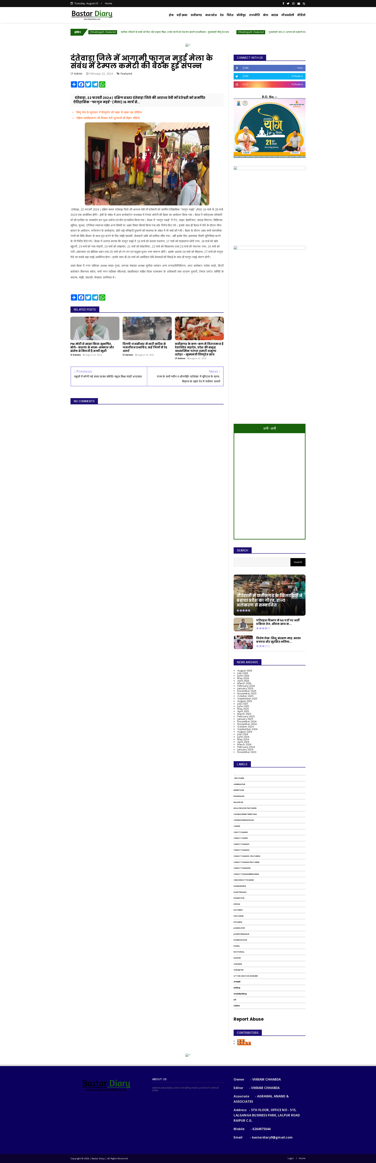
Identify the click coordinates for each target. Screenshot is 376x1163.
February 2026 (246, 686)
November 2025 (247, 693)
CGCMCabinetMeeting (245, 814)
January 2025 (245, 719)
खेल (265, 15)
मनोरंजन (237, 1006)
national (239, 952)
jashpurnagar (241, 934)
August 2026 (244, 670)
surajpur (238, 970)
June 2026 (243, 675)
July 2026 (242, 673)
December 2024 (246, 721)
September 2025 (247, 698)
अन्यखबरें (237, 981)
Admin (241, 1041)
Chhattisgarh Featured (246, 862)
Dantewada (240, 892)
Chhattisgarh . (242, 850)
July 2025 (242, 703)
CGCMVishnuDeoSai (244, 820)
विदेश (230, 15)
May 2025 (243, 708)
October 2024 (245, 726)
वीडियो (301, 15)
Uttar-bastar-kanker (246, 976)
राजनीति (254, 15)
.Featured (239, 778)
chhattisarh (241, 838)
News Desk (244, 1043)
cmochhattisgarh (244, 880)
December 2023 (246, 752)
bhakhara (239, 796)
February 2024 (246, 747)
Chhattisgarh (241, 844)
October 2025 (245, 696)
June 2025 (243, 706)
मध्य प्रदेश (211, 15)
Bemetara (239, 790)
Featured (126, 73)
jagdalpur (239, 928)
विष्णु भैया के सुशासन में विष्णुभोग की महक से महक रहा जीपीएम (108, 112)
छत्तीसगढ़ (237, 988)
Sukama (238, 964)
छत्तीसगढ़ (196, 15)
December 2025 (246, 691)
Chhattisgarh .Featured (208, 32)
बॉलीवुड (241, 15)
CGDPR (237, 826)
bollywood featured (245, 808)
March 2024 (244, 744)
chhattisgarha (242, 868)
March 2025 (244, 714)
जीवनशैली (287, 15)
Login (291, 1158)
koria (237, 946)
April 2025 (243, 711)
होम (171, 15)
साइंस (274, 15)
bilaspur (238, 802)
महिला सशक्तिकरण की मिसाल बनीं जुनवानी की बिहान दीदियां (107, 118)
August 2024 (244, 731)
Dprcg (237, 904)
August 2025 (244, 701)
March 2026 (244, 683)
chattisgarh (241, 832)
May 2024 (243, 739)
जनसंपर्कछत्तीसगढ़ (240, 994)
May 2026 (243, 678)
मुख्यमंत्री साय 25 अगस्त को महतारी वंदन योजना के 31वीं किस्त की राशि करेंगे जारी (263, 32)
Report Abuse (248, 1019)
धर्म (235, 1000)
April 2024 (243, 742)
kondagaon (240, 940)
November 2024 (247, 724)
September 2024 (247, 729)
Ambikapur (239, 784)
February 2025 (246, 716)
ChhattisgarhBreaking (246, 874)
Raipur (237, 958)
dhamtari (239, 898)
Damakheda (240, 886)
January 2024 (245, 749)
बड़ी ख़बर (182, 15)
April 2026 (243, 680)
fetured (238, 922)
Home (108, 3)
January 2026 (245, 688)
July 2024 (242, 734)
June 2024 (243, 736)
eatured (238, 910)
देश (222, 15)
